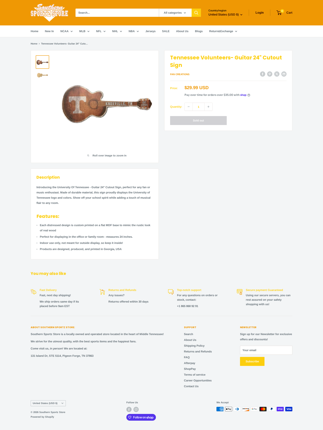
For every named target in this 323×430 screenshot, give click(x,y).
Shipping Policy (194, 345)
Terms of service (194, 374)
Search (188, 334)
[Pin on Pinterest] (269, 74)
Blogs (199, 31)
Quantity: (176, 106)
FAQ (187, 357)
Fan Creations (180, 74)
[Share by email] (284, 74)
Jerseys (150, 31)
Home (34, 31)
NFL (98, 31)
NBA (132, 31)
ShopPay (190, 368)
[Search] (196, 13)
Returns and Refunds (198, 351)
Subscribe (252, 361)
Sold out (198, 120)
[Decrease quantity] (189, 107)
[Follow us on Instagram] (136, 409)
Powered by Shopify (42, 416)
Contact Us (191, 386)
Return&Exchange (221, 31)
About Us (182, 31)
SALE (166, 31)
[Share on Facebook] (262, 74)
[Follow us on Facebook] (129, 409)
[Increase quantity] (208, 107)
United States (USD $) (45, 403)
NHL (115, 31)
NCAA (64, 31)
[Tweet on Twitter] (276, 74)
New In (49, 31)
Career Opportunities (198, 380)
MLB (82, 31)
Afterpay (189, 363)
